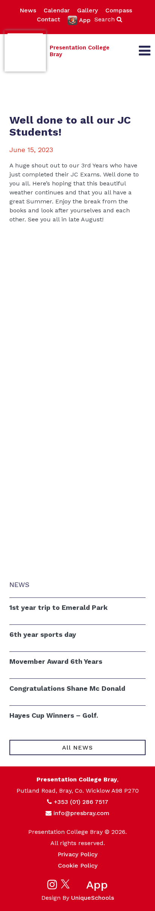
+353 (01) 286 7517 (81, 801)
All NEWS (77, 747)
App (85, 20)
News (28, 10)
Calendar (57, 10)
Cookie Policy (77, 865)
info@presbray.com (81, 813)
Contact (48, 19)
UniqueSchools (92, 897)
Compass (118, 10)
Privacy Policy (77, 854)
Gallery (87, 10)
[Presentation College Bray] (25, 51)
